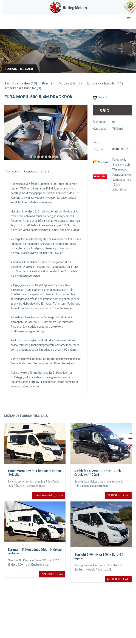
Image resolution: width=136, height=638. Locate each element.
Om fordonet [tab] (13, 171)
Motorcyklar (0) (70, 83)
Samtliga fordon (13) (20, 83)
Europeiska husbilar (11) (105, 83)
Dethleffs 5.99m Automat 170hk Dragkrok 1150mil (97, 472)
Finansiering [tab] (30, 171)
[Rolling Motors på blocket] (129, 7)
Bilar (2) (48, 83)
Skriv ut (102, 97)
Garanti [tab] (45, 171)
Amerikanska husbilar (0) (22, 88)
